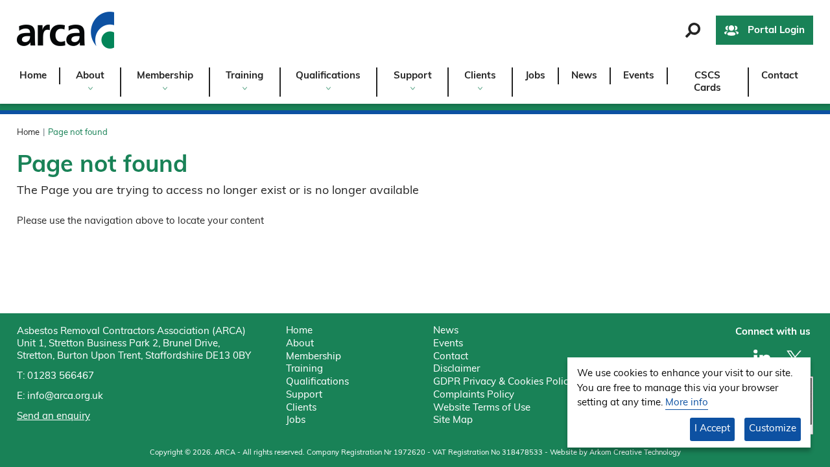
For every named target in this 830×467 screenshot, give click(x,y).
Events (638, 76)
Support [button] (413, 76)
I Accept (712, 429)
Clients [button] (480, 76)
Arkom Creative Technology (635, 453)
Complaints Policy (473, 395)
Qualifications (317, 382)
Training (304, 369)
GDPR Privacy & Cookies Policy (503, 382)
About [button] (90, 76)
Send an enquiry (53, 417)
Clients (301, 408)
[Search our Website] (692, 30)
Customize (772, 429)
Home (33, 76)
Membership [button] (165, 76)
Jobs (535, 76)
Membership (313, 357)
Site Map (453, 420)
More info (686, 403)
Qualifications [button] (328, 76)
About (300, 344)
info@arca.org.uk (65, 396)
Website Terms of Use (481, 408)
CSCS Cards (707, 82)
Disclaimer (456, 369)
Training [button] (244, 76)
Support (304, 395)
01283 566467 (60, 376)
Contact (779, 76)
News (584, 76)
